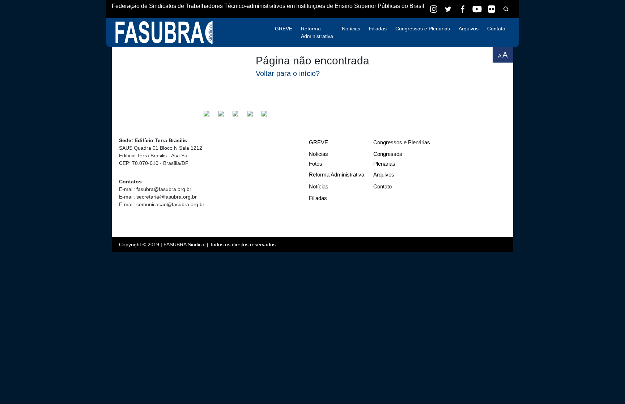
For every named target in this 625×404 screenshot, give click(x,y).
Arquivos (469, 28)
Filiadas (378, 28)
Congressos (387, 154)
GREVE (283, 28)
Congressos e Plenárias (422, 28)
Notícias (351, 28)
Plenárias (384, 164)
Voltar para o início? (288, 73)
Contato (496, 28)
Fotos (315, 164)
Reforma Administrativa (317, 32)
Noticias (318, 154)
